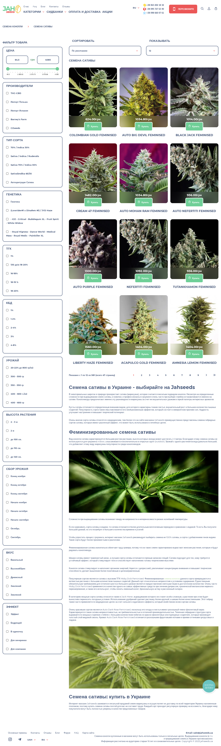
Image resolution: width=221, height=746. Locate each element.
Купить (94, 126)
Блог (43, 6)
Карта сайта (88, 732)
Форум (67, 732)
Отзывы (66, 6)
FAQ (76, 732)
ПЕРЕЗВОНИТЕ (185, 9)
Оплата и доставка (85, 12)
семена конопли (172, 578)
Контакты (53, 6)
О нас (26, 6)
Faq (35, 6)
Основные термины (17, 732)
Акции (107, 12)
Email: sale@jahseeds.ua (199, 732)
